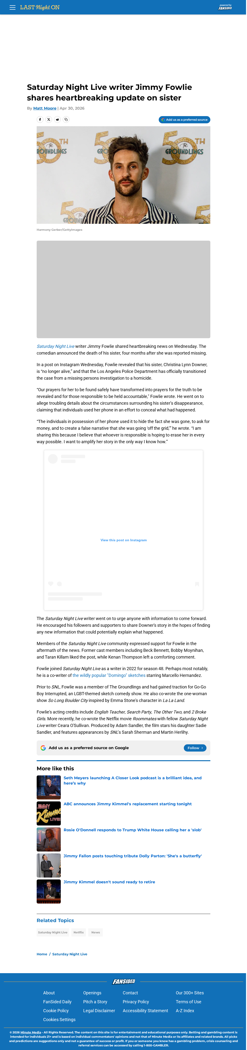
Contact (130, 992)
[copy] (66, 119)
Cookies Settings (59, 1019)
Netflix (79, 932)
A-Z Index (185, 1010)
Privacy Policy (136, 1001)
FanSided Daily (57, 1001)
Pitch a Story (95, 1001)
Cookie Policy (56, 1010)
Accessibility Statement (145, 1010)
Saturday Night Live (53, 932)
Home (42, 954)
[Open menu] (12, 7)
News (95, 932)
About (49, 992)
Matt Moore (44, 108)
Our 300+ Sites (190, 992)
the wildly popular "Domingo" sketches (109, 675)
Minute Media (31, 1032)
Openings (92, 992)
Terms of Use (188, 1001)
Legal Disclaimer (99, 1010)
